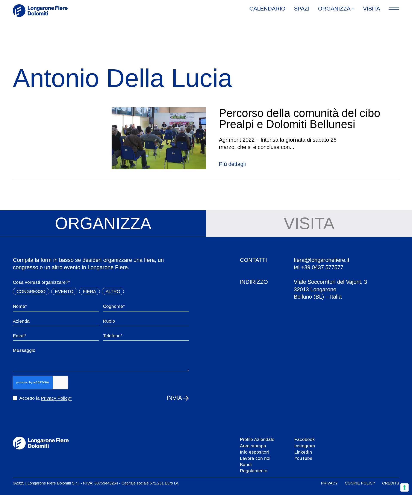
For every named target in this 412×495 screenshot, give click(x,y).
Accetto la (45, 398)
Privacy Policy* (56, 398)
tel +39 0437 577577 (318, 267)
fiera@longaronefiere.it (321, 260)
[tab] (103, 223)
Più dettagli (232, 164)
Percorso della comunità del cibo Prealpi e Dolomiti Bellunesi (299, 118)
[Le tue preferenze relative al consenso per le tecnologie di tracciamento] (404, 487)
